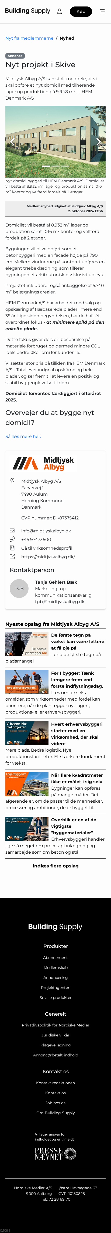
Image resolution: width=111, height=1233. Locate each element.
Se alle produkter (56, 997)
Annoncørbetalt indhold (55, 1055)
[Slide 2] (55, 166)
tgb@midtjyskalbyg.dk (60, 601)
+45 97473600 (36, 539)
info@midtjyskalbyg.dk (46, 530)
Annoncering (55, 977)
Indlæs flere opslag (56, 866)
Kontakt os (55, 1092)
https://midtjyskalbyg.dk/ (48, 556)
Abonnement (55, 957)
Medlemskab (56, 967)
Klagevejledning (55, 1045)
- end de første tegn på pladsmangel (54, 648)
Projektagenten (55, 987)
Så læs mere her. (23, 436)
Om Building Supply (55, 1112)
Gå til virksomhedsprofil (46, 548)
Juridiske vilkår (55, 1035)
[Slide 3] (65, 166)
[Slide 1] (46, 166)
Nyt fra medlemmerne (29, 38)
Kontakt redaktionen (55, 1082)
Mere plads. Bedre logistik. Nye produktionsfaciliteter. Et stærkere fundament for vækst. (55, 744)
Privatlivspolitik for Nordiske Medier (55, 1025)
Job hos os (55, 1102)
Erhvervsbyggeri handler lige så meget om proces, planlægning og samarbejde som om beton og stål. (55, 836)
